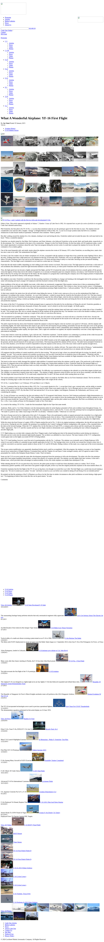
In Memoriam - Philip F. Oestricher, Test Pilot (53, 739)
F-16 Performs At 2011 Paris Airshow (25, 902)
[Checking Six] (68, 911)
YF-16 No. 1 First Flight (76, 661)
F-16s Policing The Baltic (73, 638)
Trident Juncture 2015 (39, 750)
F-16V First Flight (39, 771)
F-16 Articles (9, 589)
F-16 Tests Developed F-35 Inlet (35, 605)
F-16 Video (8, 593)
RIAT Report (17, 833)
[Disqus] (52, 506)
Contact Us (8, 930)
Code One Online (6, 30)
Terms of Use (9, 934)
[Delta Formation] (56, 911)
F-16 (6, 60)
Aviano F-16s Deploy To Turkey (49, 813)
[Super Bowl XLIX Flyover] (30, 911)
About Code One (10, 928)
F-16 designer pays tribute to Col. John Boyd (53, 650)
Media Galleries (10, 21)
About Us (8, 25)
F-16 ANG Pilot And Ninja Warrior (51, 802)
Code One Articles (11, 923)
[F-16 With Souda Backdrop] (93, 911)
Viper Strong (17, 842)
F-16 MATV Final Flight (32, 825)
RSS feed (4, 34)
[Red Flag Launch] (81, 911)
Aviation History (10, 128)
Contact (3, 32)
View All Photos (6, 911)
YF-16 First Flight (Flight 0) (22, 851)
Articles (7, 19)
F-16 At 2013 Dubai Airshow (22, 868)
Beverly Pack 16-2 (52, 729)
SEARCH (32, 28)
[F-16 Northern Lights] (19, 919)
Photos (11, 49)
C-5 (6, 41)
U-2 (6, 106)
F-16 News (8, 591)
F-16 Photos (9, 595)
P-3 (6, 87)
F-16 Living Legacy (19, 876)
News (7, 23)
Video (11, 47)
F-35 (6, 78)
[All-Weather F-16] (17, 911)
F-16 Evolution (54, 671)
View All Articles (6, 605)
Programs (8, 17)
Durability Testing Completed (54, 760)
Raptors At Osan (29, 719)
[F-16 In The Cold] (7, 919)
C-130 (7, 50)
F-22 (6, 69)
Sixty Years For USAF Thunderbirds (77, 706)
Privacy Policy (9, 936)
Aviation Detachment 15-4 (47, 792)
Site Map (8, 932)
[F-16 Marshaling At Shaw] (32, 919)
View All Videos (6, 825)
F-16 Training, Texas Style (21, 894)
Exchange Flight (47, 781)
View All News (6, 719)
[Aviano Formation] (43, 911)
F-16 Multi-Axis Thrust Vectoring (61, 628)
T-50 (6, 96)
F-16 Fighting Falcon (11, 130)
